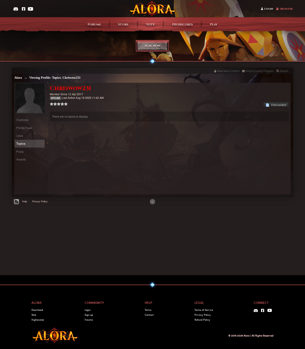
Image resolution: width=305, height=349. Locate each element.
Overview (22, 120)
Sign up (89, 314)
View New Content (228, 71)
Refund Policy (202, 319)
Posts (20, 151)
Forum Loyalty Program (259, 71)
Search (284, 71)
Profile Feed (24, 128)
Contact (149, 314)
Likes (19, 135)
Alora (18, 77)
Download (37, 309)
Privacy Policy (40, 201)
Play (213, 24)
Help (24, 201)
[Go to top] (152, 201)
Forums (94, 24)
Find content (277, 105)
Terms (148, 309)
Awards (21, 159)
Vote (150, 24)
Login (268, 9)
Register (286, 9)
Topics (20, 143)
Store (123, 24)
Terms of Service (203, 309)
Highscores (182, 24)
